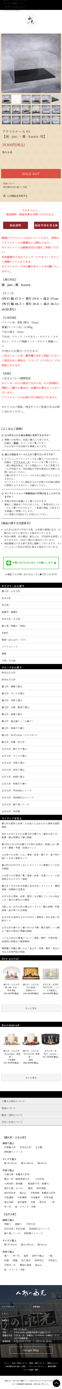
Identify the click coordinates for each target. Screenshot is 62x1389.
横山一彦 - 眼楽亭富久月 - (17, 1179)
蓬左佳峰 (8, 1202)
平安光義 (48, 1197)
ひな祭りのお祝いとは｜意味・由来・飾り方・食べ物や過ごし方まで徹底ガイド (31, 856)
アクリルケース (22, 462)
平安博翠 (22, 1197)
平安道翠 (8, 1197)
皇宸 (26, 1255)
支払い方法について (19, 1363)
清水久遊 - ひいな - (14, 1188)
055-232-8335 (20, 1329)
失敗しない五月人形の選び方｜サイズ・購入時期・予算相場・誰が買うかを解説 (30, 908)
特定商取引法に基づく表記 (15, 187)
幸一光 (7, 1206)
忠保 (6, 1260)
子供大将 (30, 1224)
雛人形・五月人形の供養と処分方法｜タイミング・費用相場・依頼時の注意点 (31, 887)
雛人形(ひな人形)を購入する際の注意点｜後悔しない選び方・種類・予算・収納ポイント (30, 846)
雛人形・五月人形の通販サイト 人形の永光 (22, 1380)
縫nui (23, 1192)
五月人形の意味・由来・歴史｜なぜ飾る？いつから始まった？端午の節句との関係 (31, 898)
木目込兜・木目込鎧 (14, 1228)
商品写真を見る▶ (46, 225)
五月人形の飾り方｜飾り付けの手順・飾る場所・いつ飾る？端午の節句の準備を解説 (31, 929)
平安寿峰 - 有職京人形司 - (43, 1192)
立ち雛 (38, 1147)
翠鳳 (15, 1260)
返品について (9, 183)
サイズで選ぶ (9, 1159)
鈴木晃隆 (41, 1188)
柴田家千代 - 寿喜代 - (39, 1183)
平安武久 (52, 1260)
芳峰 (33, 1202)
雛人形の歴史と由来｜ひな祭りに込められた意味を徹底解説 (31, 825)
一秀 (52, 1202)
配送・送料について (37, 1363)
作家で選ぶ (8, 1170)
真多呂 (42, 1202)
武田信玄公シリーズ (39, 1228)
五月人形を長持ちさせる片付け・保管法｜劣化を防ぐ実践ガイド (31, 918)
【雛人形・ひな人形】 (14, 1137)
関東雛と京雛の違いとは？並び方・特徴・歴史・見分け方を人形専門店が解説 (31, 950)
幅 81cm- (42, 1163)
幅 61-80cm (27, 1163)
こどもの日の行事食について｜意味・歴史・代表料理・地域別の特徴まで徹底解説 (31, 939)
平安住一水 (10, 1265)
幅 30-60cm (10, 1163)
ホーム (6, 1363)
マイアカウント (8, 1306)
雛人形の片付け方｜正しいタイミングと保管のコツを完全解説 (31, 866)
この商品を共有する (15, 195)
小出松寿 (39, 1179)
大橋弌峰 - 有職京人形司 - (17, 1174)
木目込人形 (25, 1147)
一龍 (50, 1255)
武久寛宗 (26, 1260)
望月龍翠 (22, 1202)
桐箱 (16, 443)
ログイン (5, 1313)
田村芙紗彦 (10, 1192)
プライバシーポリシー (36, 1366)
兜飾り (7, 1224)
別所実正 (39, 1260)
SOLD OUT (31, 173)
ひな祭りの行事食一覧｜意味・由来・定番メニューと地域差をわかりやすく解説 (31, 877)
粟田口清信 (25, 1265)
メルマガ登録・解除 (30, 1369)
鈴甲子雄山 (38, 1255)
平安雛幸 (35, 1197)
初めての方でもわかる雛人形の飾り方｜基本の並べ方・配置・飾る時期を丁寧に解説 (31, 835)
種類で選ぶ (8, 1143)
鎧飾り (18, 1224)
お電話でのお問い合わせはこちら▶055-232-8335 (31, 574)
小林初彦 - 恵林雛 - (14, 1183)
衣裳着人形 (10, 1147)
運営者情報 (52, 1366)
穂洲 (30, 1188)
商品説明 (15, 225)
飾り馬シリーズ (12, 1233)
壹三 (6, 1255)
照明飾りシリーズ (13, 1151)
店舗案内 (5, 1320)
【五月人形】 (9, 1214)
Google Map (31, 1350)
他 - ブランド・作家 (25, 1206)
